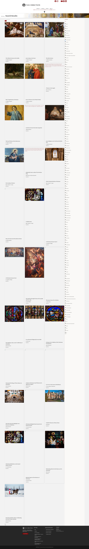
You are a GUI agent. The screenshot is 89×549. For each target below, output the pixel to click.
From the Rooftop (37, 532)
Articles (37, 8)
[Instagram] (57, 1)
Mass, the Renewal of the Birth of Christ (14, 238)
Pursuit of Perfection (48, 531)
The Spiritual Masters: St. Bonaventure (38, 537)
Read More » (7, 61)
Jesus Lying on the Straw (31, 58)
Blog (35, 529)
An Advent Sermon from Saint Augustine (34, 127)
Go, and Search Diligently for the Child (34, 339)
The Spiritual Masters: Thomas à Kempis (39, 534)
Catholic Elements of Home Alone (52, 422)
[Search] (6, 20)
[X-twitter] (59, 1)
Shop (51, 8)
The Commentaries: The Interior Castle (39, 541)
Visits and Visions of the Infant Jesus (13, 141)
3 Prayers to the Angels (50, 88)
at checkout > (53, 9)
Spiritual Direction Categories (50, 529)
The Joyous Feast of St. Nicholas (52, 300)
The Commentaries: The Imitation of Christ (38, 544)
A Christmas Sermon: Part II (51, 241)
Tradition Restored (48, 534)
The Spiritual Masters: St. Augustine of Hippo (38, 539)
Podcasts (42, 8)
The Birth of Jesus (49, 58)
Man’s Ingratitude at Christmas (12, 99)
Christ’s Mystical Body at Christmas (53, 181)
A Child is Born (29, 221)
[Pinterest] (64, 1)
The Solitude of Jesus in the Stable (12, 58)
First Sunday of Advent (10, 183)
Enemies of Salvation (48, 532)
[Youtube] (62, 1)
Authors (47, 8)
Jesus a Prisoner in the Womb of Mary (33, 99)
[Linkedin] (66, 1)
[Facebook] (55, 1)
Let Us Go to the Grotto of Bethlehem (53, 384)
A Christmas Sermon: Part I (11, 278)
